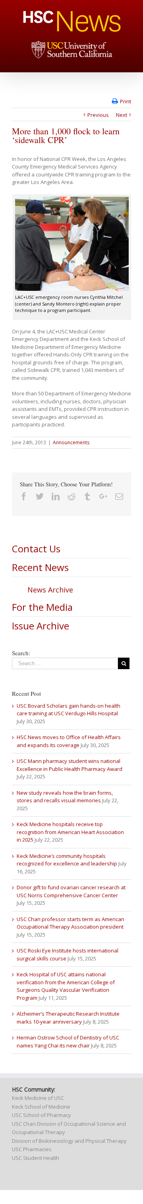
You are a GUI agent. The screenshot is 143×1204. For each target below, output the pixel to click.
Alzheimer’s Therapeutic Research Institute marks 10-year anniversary (68, 1017)
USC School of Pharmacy (41, 1115)
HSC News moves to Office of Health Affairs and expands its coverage (69, 741)
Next (121, 114)
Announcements (71, 442)
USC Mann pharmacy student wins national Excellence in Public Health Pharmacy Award (69, 764)
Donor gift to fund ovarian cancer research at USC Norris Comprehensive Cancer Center (71, 891)
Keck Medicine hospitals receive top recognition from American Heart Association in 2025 (70, 832)
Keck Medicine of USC (38, 1097)
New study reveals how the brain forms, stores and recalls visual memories (65, 796)
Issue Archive (40, 625)
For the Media (42, 607)
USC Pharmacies (32, 1149)
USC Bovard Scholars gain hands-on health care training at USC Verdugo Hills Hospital (68, 709)
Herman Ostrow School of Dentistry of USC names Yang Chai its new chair (68, 1041)
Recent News (40, 567)
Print (125, 101)
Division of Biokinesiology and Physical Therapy (69, 1140)
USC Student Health (35, 1157)
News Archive (50, 589)
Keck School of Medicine (41, 1106)
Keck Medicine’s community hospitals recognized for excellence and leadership (67, 859)
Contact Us (36, 548)
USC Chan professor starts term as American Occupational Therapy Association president (70, 923)
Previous (98, 114)
